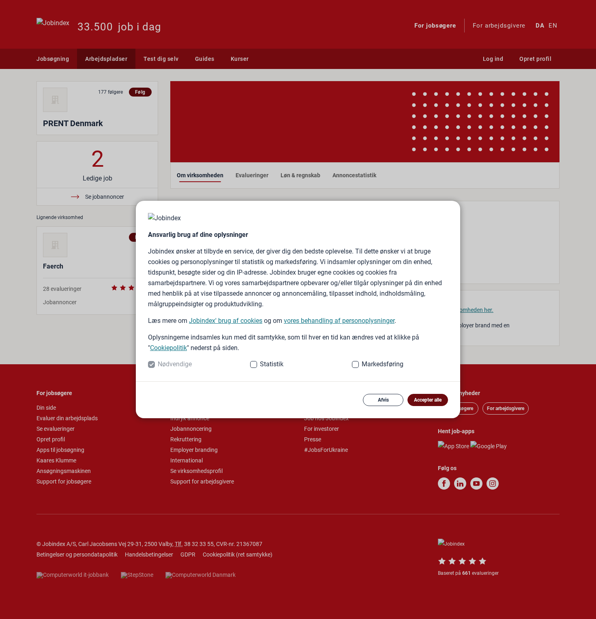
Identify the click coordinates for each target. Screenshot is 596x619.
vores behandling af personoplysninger (339, 321)
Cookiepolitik (168, 348)
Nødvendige (175, 364)
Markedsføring (382, 364)
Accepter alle (428, 400)
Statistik (271, 364)
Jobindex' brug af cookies (225, 321)
